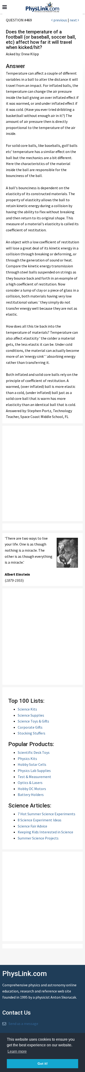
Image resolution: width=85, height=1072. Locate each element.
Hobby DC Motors (32, 788)
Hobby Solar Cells (32, 764)
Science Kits (27, 709)
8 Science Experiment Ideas (39, 820)
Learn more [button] (17, 1051)
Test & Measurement (34, 776)
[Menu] (4, 7)
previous (60, 20)
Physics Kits (27, 758)
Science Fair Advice (32, 826)
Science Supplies (31, 715)
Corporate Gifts (30, 727)
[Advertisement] (42, 473)
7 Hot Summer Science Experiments (46, 813)
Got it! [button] (43, 1063)
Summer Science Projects (38, 838)
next (74, 20)
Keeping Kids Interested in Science (45, 832)
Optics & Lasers (30, 782)
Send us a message (23, 1023)
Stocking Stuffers (31, 733)
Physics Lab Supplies (34, 770)
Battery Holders (31, 794)
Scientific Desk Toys (34, 752)
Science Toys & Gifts (33, 721)
